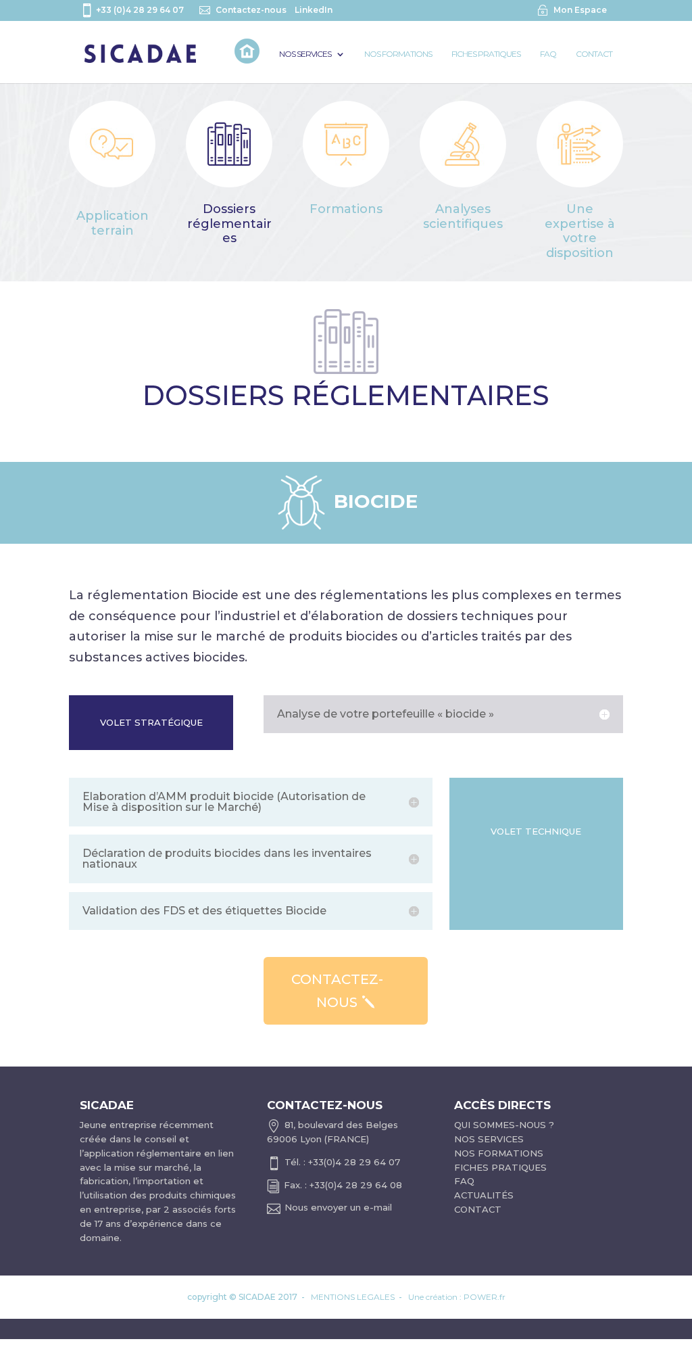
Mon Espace (580, 10)
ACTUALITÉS (484, 1195)
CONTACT (477, 1209)
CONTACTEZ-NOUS (337, 990)
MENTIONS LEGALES (353, 1297)
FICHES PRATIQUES (500, 1167)
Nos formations (398, 54)
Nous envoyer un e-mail (338, 1207)
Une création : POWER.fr (456, 1297)
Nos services (305, 54)
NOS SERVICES (489, 1138)
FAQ (548, 54)
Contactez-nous (251, 10)
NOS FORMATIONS (498, 1153)
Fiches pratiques (485, 54)
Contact (594, 54)
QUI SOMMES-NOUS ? (504, 1124)
